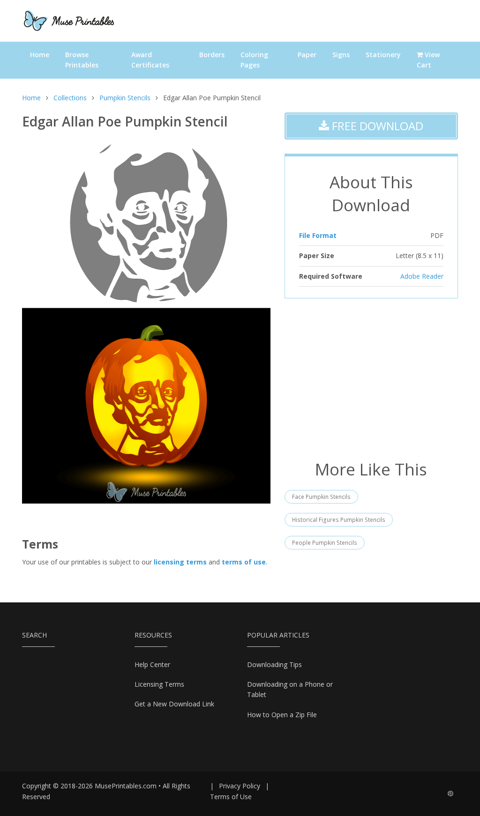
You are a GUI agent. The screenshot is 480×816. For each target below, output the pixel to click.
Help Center (152, 664)
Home (39, 54)
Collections (70, 97)
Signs (341, 54)
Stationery (383, 54)
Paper (307, 54)
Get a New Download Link (174, 703)
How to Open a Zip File (282, 714)
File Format (318, 235)
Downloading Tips (274, 664)
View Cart (428, 59)
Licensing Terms (159, 684)
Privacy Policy (239, 785)
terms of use (244, 561)
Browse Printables (81, 59)
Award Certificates (150, 59)
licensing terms (180, 561)
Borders (212, 54)
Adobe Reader (421, 276)
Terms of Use (231, 796)
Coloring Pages (254, 59)
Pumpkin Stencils (124, 97)
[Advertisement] (371, 378)
